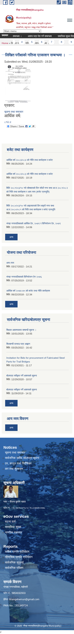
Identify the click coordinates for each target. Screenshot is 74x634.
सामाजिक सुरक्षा (13, 527)
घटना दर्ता (10, 521)
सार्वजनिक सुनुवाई (14, 562)
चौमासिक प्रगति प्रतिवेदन (19, 557)
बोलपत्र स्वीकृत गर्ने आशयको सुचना (21, 389)
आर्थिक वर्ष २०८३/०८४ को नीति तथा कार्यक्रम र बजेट (29, 160)
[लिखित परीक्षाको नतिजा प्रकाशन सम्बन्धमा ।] (18, 83)
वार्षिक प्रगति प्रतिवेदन (17, 551)
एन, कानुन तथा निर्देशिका (18, 463)
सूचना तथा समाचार (13, 111)
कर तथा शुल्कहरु (14, 468)
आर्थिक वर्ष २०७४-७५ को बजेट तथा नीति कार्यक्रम (28, 290)
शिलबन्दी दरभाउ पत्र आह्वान (18, 343)
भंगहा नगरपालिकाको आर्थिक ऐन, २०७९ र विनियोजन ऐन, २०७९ (33, 223)
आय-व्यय (10, 262)
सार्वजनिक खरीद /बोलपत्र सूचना (22, 458)
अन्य (11, 237)
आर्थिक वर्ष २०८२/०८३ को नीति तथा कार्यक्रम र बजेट (29, 174)
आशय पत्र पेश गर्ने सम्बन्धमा (35, 36)
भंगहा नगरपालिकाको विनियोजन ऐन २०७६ (24, 276)
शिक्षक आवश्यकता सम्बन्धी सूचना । (21, 329)
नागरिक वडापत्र (13, 532)
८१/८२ (7, 122)
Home (5, 43)
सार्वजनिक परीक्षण (14, 567)
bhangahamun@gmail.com (24, 599)
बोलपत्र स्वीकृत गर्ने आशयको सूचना (21, 375)
